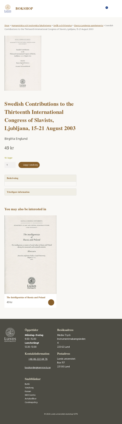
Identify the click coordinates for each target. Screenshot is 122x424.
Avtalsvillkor (30, 399)
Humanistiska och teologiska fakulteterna (31, 26)
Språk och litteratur (62, 26)
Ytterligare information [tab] (18, 192)
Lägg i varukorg (30, 165)
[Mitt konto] (111, 8)
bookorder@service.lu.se (38, 368)
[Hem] (100, 8)
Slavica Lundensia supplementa (88, 26)
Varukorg (29, 388)
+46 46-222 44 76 (37, 359)
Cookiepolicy (31, 402)
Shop (6, 26)
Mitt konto (30, 395)
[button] (51, 302)
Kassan (28, 391)
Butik (27, 384)
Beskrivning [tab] (12, 178)
